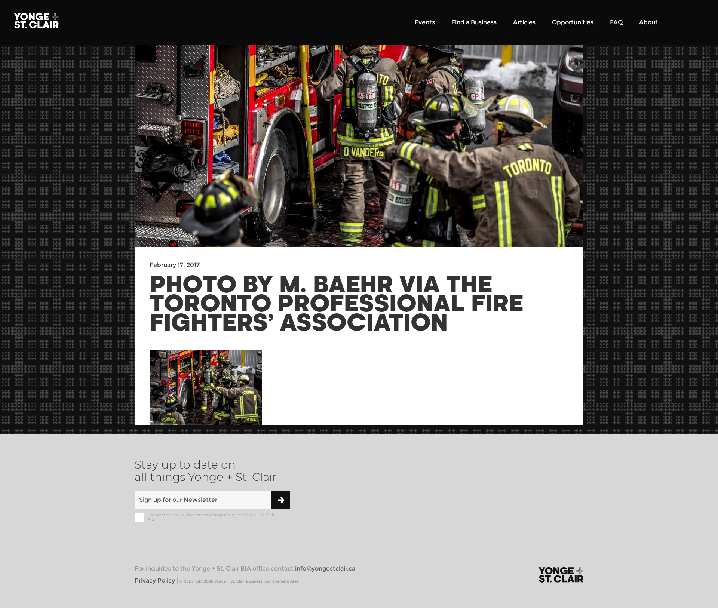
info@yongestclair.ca (325, 568)
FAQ (616, 22)
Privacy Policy (155, 580)
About (648, 22)
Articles (524, 22)
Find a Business (474, 22)
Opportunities (572, 22)
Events (425, 22)
